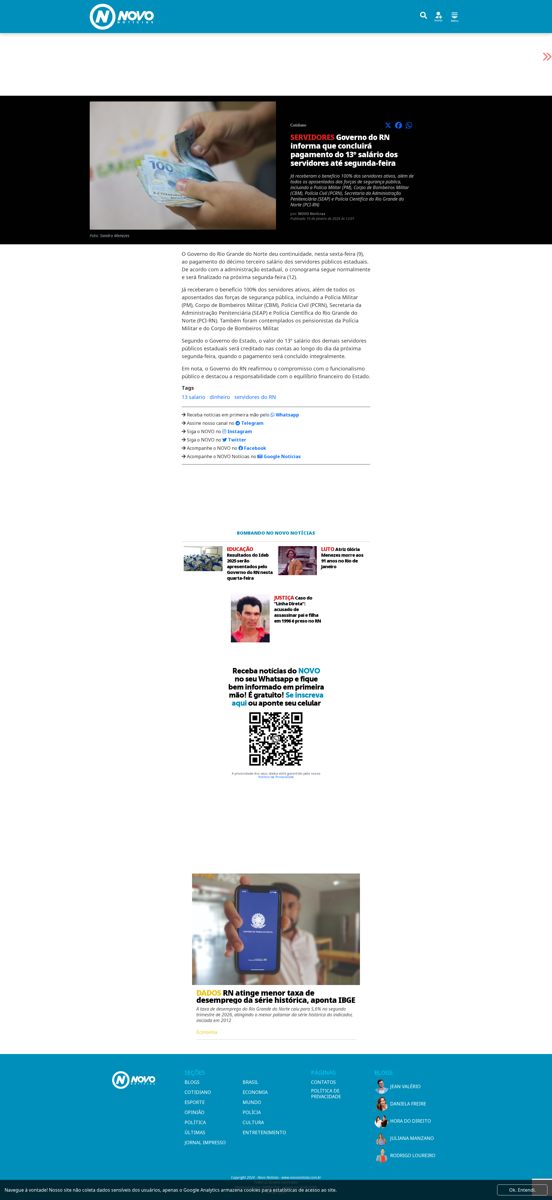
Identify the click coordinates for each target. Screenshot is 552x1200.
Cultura (253, 1122)
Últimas (195, 1132)
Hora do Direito (410, 1121)
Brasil (250, 1082)
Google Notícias (281, 456)
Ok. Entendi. (522, 1190)
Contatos (323, 1082)
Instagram (239, 431)
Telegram (252, 423)
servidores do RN (255, 396)
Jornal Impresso (205, 1142)
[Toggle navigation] (454, 16)
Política (195, 1122)
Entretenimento (264, 1132)
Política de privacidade (326, 1093)
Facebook (254, 448)
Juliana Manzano (412, 1138)
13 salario (193, 396)
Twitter (236, 440)
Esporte (195, 1102)
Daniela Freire (408, 1104)
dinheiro (220, 396)
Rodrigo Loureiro (412, 1155)
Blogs (192, 1082)
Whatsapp (287, 415)
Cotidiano (198, 1092)
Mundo (252, 1102)
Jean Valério (405, 1086)
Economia (255, 1092)
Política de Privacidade (276, 777)
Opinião (194, 1112)
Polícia (252, 1112)
